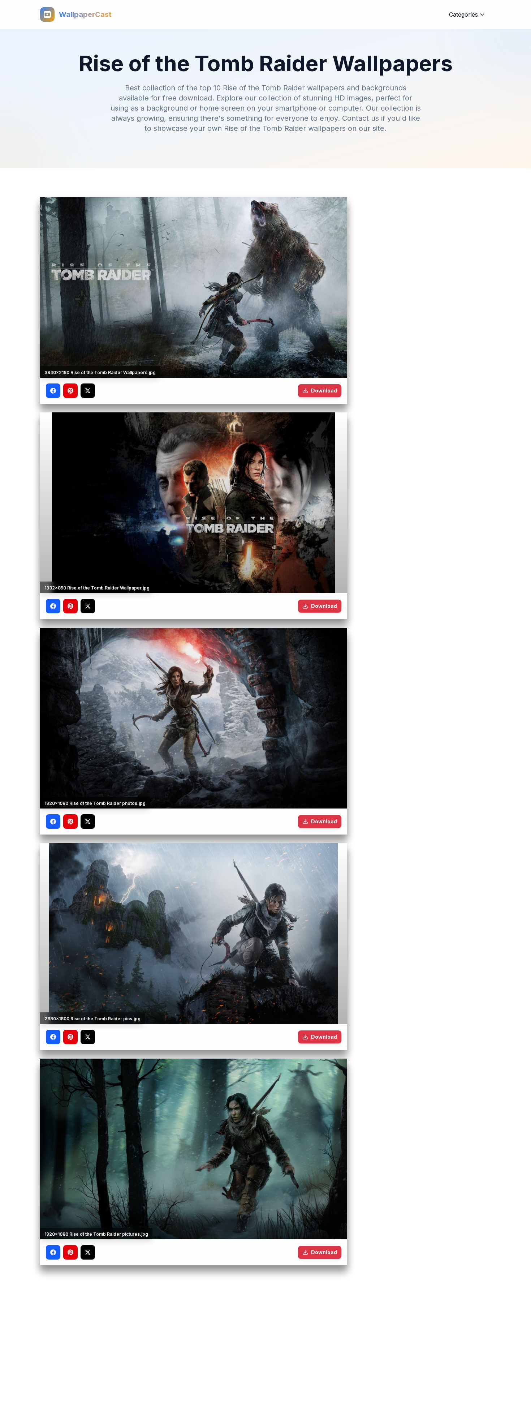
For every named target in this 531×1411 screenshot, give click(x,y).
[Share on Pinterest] (70, 390)
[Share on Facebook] (53, 390)
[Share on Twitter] (88, 390)
